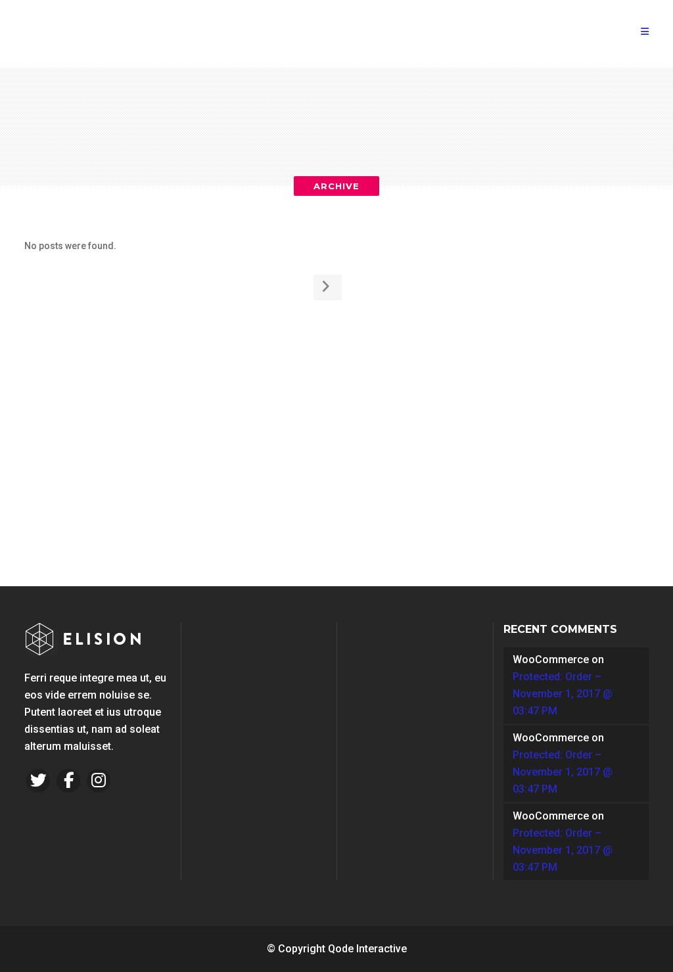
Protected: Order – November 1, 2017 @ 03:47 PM (563, 693)
